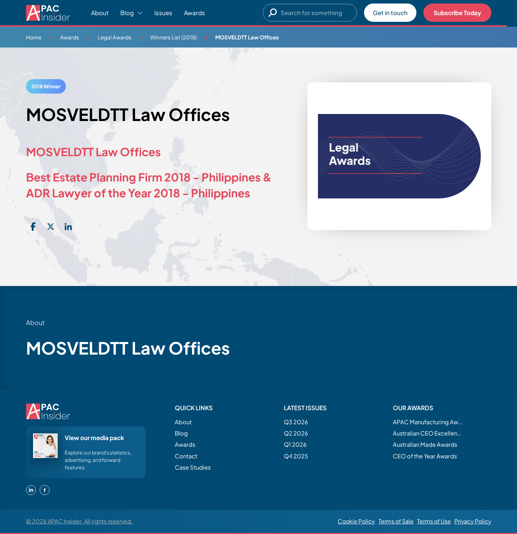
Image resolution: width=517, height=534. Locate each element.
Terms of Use (434, 521)
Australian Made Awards (425, 444)
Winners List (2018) (173, 37)
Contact (186, 456)
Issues (163, 13)
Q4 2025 (296, 456)
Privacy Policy (472, 521)
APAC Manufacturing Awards (428, 422)
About (100, 13)
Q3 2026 (296, 422)
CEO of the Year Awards (425, 456)
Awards (194, 13)
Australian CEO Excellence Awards (428, 433)
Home (34, 37)
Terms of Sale (396, 521)
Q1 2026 (295, 444)
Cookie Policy (356, 521)
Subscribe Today (457, 13)
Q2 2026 (296, 433)
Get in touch (390, 13)
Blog (181, 433)
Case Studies (193, 467)
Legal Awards (115, 37)
